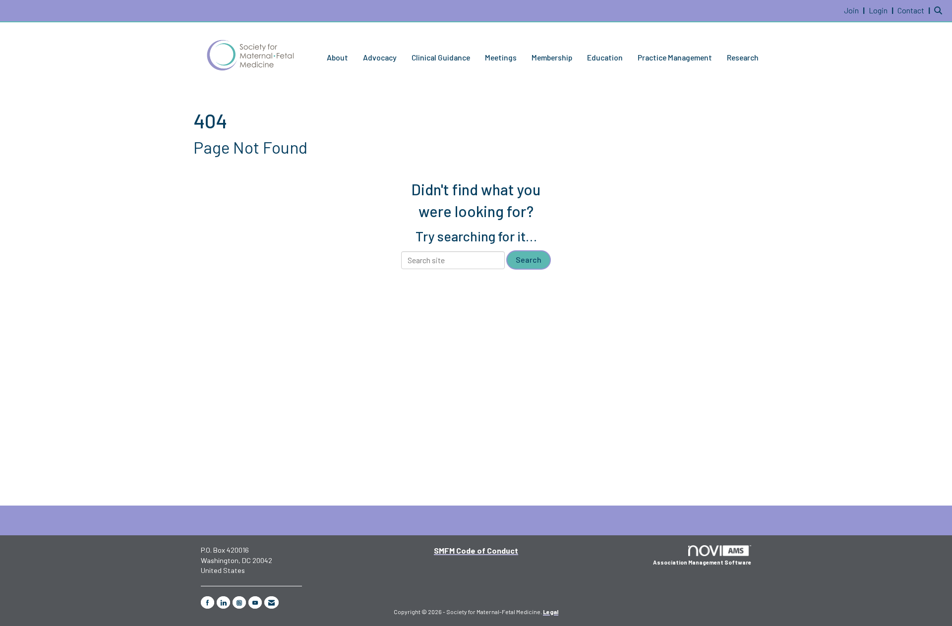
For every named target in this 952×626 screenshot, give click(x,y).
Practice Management (675, 57)
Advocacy (380, 57)
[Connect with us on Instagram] (239, 602)
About (337, 57)
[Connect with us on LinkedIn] (223, 602)
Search (528, 259)
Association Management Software (702, 562)
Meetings (501, 57)
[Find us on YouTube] (255, 602)
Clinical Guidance (441, 57)
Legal (550, 611)
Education (605, 57)
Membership (552, 57)
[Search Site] (939, 10)
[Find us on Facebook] (207, 602)
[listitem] (855, 10)
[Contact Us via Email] (271, 602)
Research (743, 57)
